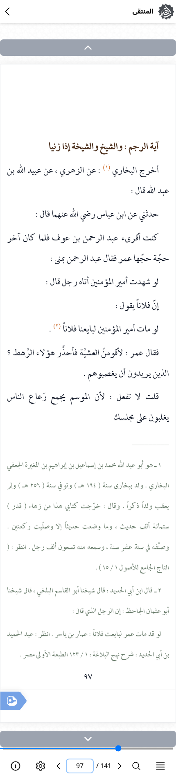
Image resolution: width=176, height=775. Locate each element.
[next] (88, 739)
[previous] (58, 766)
